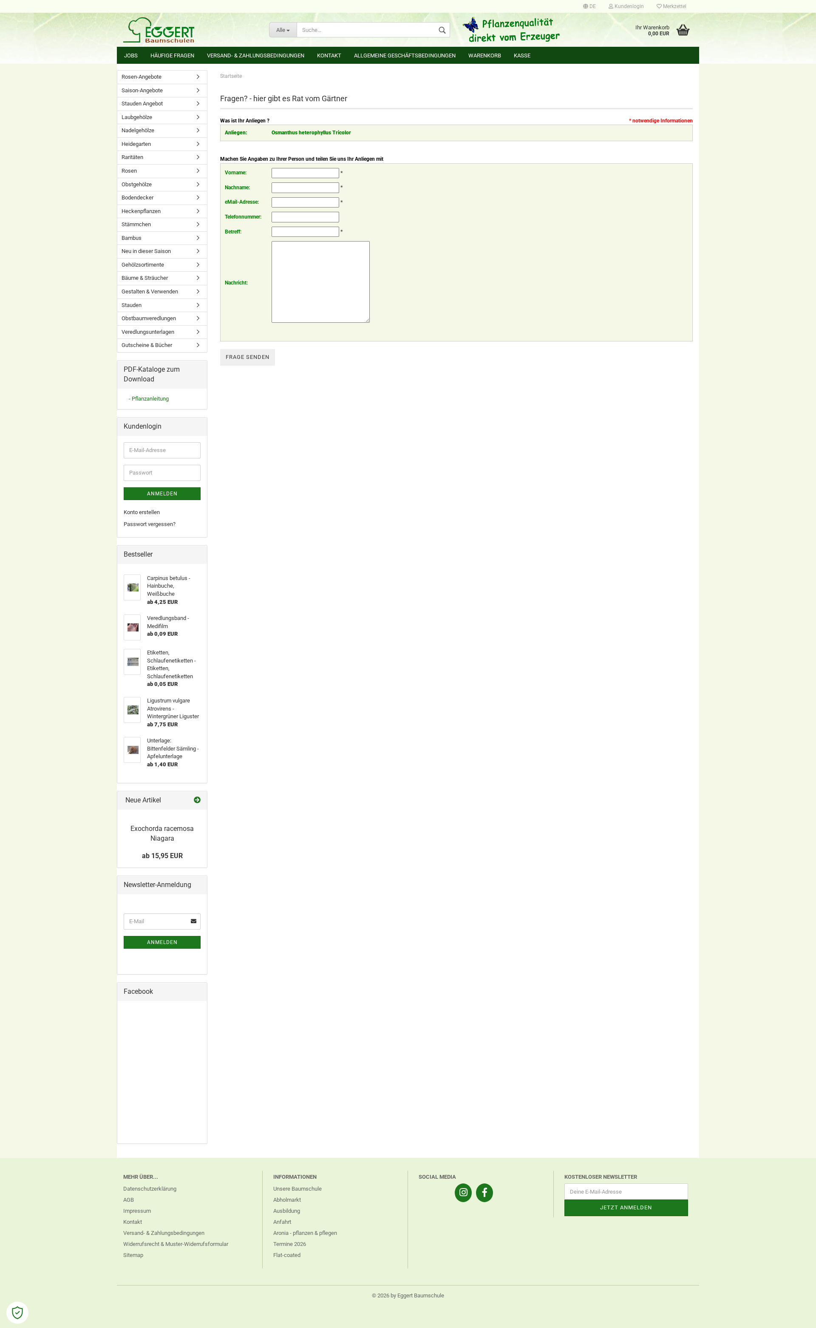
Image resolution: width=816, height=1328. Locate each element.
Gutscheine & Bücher (147, 345)
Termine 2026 (289, 1244)
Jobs (131, 55)
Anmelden (162, 494)
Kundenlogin (628, 6)
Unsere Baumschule (297, 1189)
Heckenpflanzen (141, 211)
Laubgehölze (137, 117)
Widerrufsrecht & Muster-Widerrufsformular (175, 1244)
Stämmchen (136, 224)
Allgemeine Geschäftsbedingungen (405, 55)
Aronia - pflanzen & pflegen (305, 1233)
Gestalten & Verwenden (150, 291)
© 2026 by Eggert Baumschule (408, 1295)
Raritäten (132, 157)
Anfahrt (282, 1222)
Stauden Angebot (142, 103)
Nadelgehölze (138, 130)
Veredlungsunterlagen (148, 332)
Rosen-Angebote (142, 77)
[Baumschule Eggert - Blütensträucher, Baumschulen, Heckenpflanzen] (189, 30)
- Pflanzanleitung (149, 398)
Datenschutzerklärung (149, 1189)
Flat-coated (286, 1255)
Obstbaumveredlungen (149, 318)
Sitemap (133, 1255)
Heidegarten (136, 144)
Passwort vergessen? (150, 524)
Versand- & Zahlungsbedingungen (255, 55)
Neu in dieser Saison (146, 251)
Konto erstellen (142, 512)
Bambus (132, 238)
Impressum (137, 1211)
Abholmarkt (287, 1200)
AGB (128, 1200)
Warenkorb (484, 55)
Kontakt (329, 55)
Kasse (522, 55)
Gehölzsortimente (143, 265)
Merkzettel (674, 6)
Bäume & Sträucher (145, 278)
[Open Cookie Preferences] (17, 1313)
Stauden (132, 305)
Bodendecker (137, 197)
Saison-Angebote (142, 90)
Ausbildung (286, 1211)
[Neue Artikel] (197, 800)
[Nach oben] (792, 1315)
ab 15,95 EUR (162, 856)
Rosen (129, 171)
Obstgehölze (137, 184)
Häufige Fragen (172, 55)
